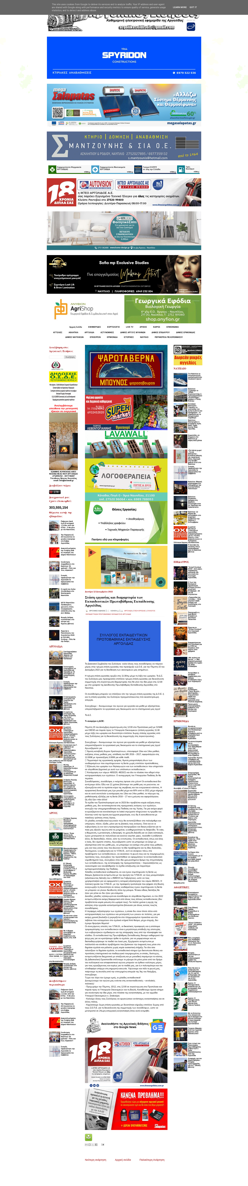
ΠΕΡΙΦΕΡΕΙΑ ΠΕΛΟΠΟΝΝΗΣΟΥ (169, 337)
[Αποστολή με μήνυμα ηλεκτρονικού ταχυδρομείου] (86, 1144)
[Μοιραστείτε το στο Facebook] (96, 1144)
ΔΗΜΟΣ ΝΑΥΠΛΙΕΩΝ (74, 337)
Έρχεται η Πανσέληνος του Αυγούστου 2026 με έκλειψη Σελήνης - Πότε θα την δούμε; (68, 636)
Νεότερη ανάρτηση (95, 1159)
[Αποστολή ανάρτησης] (102, 1144)
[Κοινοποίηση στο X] (92, 1144)
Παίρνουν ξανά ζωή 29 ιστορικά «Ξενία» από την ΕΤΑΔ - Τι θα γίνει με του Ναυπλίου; (68, 525)
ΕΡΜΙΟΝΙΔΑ (112, 337)
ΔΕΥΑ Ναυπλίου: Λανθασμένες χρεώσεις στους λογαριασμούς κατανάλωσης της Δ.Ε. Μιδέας (68, 608)
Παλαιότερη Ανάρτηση (152, 1159)
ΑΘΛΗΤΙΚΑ (73, 332)
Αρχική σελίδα (123, 1159)
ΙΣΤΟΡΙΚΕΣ (129, 337)
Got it (193, 7)
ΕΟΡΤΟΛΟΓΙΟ (113, 327)
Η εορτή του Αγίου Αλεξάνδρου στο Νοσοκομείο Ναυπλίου (68, 592)
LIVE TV (129, 327)
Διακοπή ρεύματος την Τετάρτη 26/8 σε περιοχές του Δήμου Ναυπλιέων (68, 551)
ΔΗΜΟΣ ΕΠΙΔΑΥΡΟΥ (161, 332)
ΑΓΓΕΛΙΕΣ (57, 332)
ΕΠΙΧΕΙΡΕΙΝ (95, 337)
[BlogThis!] (89, 1144)
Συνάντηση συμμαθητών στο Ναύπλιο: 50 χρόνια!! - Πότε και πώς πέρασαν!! (68, 566)
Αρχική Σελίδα (75, 327)
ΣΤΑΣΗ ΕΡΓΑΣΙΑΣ (139, 611)
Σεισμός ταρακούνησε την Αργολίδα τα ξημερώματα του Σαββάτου (68, 580)
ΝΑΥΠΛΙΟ (144, 337)
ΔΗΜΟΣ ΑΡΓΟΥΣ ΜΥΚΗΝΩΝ (132, 332)
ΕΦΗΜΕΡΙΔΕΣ (94, 327)
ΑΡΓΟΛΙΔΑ (89, 332)
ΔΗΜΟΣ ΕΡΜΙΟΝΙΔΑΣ (185, 332)
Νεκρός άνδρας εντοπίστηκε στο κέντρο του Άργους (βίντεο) (67, 620)
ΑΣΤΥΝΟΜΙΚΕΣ (107, 332)
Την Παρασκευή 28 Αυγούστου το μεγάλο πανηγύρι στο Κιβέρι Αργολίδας (68, 539)
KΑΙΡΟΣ (156, 327)
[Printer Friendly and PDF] (88, 1140)
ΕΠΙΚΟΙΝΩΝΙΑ (172, 327)
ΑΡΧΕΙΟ (143, 327)
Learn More (180, 7)
